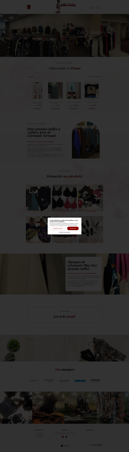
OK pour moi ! (73, 228)
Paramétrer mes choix (57, 228)
